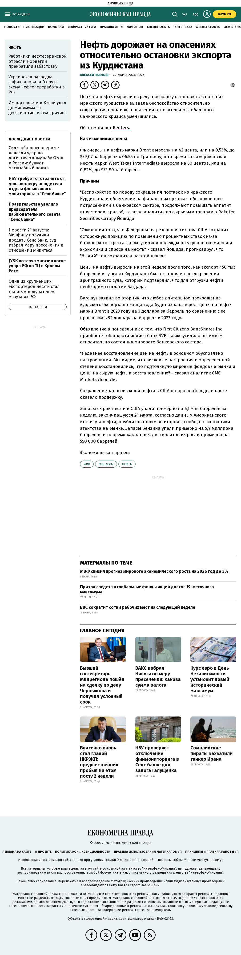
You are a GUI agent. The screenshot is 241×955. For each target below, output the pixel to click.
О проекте (43, 851)
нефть (127, 464)
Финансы (135, 27)
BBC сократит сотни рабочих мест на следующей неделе (137, 607)
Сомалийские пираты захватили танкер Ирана (211, 753)
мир (87, 464)
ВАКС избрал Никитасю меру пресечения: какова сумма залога (158, 676)
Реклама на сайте (16, 851)
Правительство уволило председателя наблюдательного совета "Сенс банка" (34, 212)
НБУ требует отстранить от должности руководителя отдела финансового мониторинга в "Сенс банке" (37, 186)
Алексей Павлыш (94, 75)
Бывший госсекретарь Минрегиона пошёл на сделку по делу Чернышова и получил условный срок (102, 685)
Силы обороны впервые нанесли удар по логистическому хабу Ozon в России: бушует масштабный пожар (36, 158)
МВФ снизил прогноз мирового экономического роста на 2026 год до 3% (154, 571)
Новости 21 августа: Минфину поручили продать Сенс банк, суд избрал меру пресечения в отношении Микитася (36, 240)
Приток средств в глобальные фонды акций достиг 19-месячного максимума (147, 589)
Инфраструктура (82, 27)
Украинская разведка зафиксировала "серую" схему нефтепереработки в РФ (36, 84)
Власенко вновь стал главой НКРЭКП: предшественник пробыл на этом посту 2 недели (99, 762)
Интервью (183, 27)
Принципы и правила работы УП (212, 851)
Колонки (56, 27)
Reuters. (121, 127)
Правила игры (111, 27)
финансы (106, 464)
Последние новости (29, 139)
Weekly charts (208, 27)
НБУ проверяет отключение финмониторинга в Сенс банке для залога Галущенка (157, 759)
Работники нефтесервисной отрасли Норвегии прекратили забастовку (37, 61)
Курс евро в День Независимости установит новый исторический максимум (209, 679)
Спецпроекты (159, 27)
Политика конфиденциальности (82, 851)
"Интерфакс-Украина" (159, 869)
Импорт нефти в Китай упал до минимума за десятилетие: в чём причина (37, 107)
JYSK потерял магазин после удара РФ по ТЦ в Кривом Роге (37, 266)
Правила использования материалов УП (148, 851)
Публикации (33, 27)
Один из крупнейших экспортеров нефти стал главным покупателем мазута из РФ (34, 289)
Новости (12, 27)
